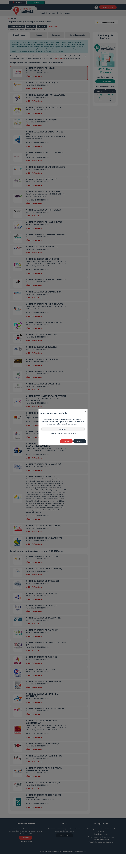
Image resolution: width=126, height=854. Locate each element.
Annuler (79, 441)
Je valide (66, 441)
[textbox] (63, 429)
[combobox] (63, 429)
